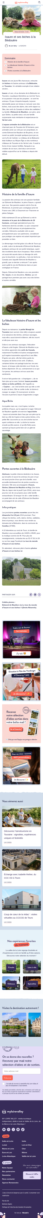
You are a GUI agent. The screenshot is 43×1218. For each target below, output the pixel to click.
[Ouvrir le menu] (3, 2)
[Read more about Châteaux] (11, 983)
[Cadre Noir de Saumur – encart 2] (21, 658)
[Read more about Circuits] (11, 966)
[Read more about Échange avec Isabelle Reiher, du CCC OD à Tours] (21, 867)
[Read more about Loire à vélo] (32, 966)
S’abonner (7, 1077)
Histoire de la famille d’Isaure (18, 62)
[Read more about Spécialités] (32, 983)
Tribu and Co (25, 1213)
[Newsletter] (21, 742)
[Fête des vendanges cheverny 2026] (21, 700)
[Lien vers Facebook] (30, 594)
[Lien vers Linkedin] (35, 594)
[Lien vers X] (39, 594)
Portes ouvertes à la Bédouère (19, 71)
